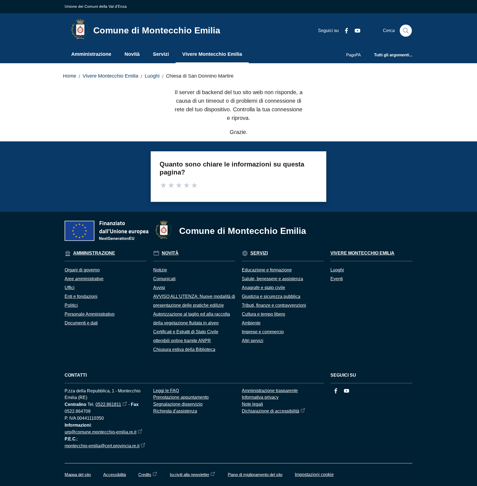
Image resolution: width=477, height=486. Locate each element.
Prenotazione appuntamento (181, 397)
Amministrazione (94, 253)
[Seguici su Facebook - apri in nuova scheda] (344, 30)
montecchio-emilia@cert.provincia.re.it (102, 445)
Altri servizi (252, 340)
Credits (144, 474)
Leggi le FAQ (166, 390)
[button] (405, 30)
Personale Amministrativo (90, 314)
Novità (170, 253)
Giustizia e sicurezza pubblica (271, 296)
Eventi (336, 278)
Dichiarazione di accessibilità (270, 411)
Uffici (70, 287)
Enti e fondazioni (81, 296)
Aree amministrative (84, 278)
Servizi (259, 253)
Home (69, 76)
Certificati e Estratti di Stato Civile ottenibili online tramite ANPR (185, 336)
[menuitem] (91, 54)
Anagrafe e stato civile (263, 287)
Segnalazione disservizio (178, 404)
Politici (71, 305)
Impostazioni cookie (314, 474)
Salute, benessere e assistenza (272, 278)
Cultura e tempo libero (263, 314)
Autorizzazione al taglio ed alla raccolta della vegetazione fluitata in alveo (191, 318)
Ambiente (251, 323)
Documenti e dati (81, 323)
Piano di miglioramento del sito (255, 474)
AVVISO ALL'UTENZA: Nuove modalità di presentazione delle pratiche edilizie (194, 301)
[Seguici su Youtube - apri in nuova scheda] (355, 30)
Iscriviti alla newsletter (189, 474)
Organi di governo (82, 270)
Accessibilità (114, 474)
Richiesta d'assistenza (175, 411)
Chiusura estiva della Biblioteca (184, 349)
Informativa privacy (260, 397)
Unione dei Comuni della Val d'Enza (96, 6)
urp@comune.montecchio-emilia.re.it (100, 432)
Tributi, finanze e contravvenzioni (274, 305)
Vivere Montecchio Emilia (110, 76)
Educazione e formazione (267, 270)
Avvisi (159, 287)
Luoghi (152, 76)
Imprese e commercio (263, 331)
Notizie (160, 270)
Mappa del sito (78, 474)
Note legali (252, 404)
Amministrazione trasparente (270, 390)
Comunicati (164, 278)
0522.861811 (108, 404)
